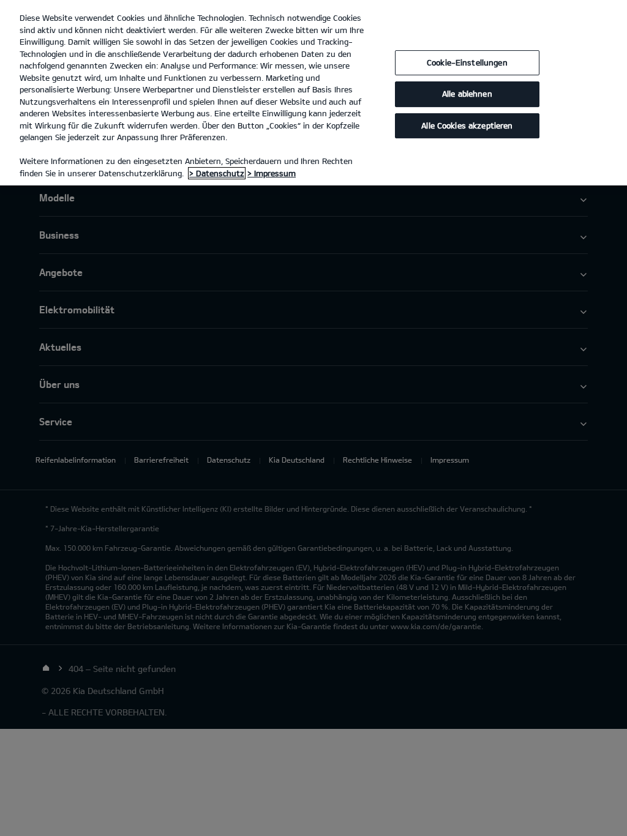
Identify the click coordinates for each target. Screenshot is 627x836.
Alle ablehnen (467, 94)
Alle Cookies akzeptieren (466, 125)
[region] (313, 92)
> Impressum (271, 173)
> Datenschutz (216, 173)
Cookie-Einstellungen (467, 62)
